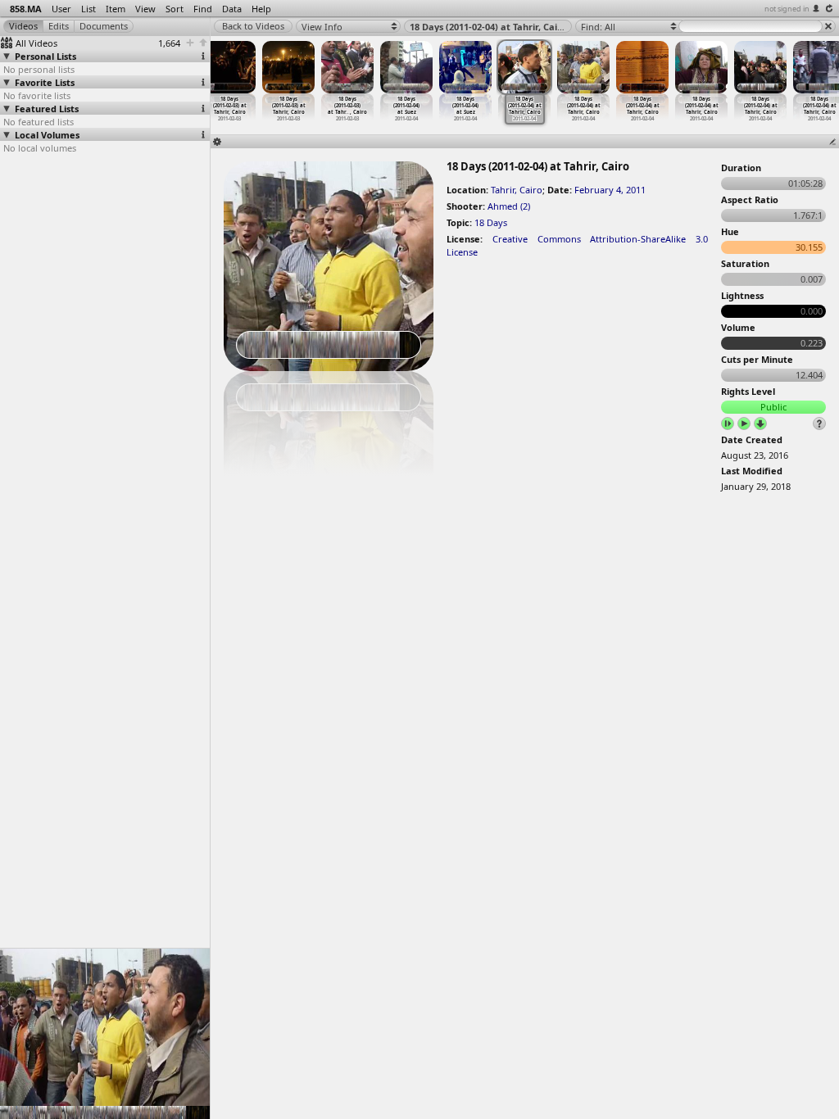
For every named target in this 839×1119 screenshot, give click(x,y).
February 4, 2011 (610, 189)
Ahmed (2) (509, 206)
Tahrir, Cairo (516, 189)
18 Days (490, 222)
